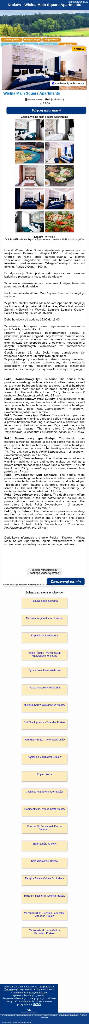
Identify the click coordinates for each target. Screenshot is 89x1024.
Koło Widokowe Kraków (44, 861)
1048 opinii (68, 239)
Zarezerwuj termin (66, 582)
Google (9, 989)
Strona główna (11, 39)
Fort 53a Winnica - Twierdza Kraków (44, 739)
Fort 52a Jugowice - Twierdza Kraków (45, 722)
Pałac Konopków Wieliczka (44, 687)
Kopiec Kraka (44, 774)
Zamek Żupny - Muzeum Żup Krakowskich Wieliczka (45, 654)
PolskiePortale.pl (23, 1022)
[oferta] (53, 83)
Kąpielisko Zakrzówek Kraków (44, 757)
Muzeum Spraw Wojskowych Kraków (44, 705)
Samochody (29, 44)
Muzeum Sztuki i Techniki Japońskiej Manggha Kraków (44, 914)
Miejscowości (52, 39)
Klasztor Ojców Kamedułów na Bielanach (44, 828)
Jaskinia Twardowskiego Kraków (44, 791)
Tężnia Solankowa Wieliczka (44, 670)
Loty (10, 44)
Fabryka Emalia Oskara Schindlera (44, 878)
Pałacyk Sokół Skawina (44, 600)
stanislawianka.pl (78, 1)
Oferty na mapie (32, 39)
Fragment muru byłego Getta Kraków (44, 809)
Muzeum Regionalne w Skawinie (44, 618)
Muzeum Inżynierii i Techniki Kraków (44, 895)
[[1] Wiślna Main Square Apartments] (44, 67)
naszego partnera (62, 544)
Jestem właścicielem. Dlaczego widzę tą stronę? (44, 571)
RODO (37, 1004)
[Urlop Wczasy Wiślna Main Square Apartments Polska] (29, 139)
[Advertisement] (44, 981)
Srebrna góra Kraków (44, 843)
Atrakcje (48, 44)
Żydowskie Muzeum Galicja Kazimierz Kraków (44, 932)
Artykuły (68, 44)
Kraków (78, 48)
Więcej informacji (46, 110)
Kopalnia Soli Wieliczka (44, 635)
